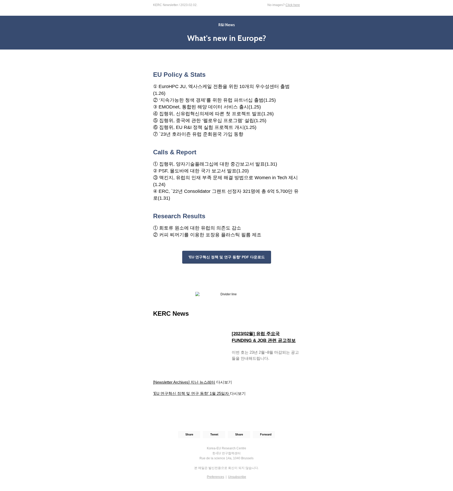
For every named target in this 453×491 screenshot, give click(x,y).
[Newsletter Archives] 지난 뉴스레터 (184, 382)
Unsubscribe (237, 477)
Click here (292, 5)
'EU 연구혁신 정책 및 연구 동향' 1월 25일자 (191, 393)
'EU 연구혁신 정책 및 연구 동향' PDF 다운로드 (226, 257)
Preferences (215, 477)
